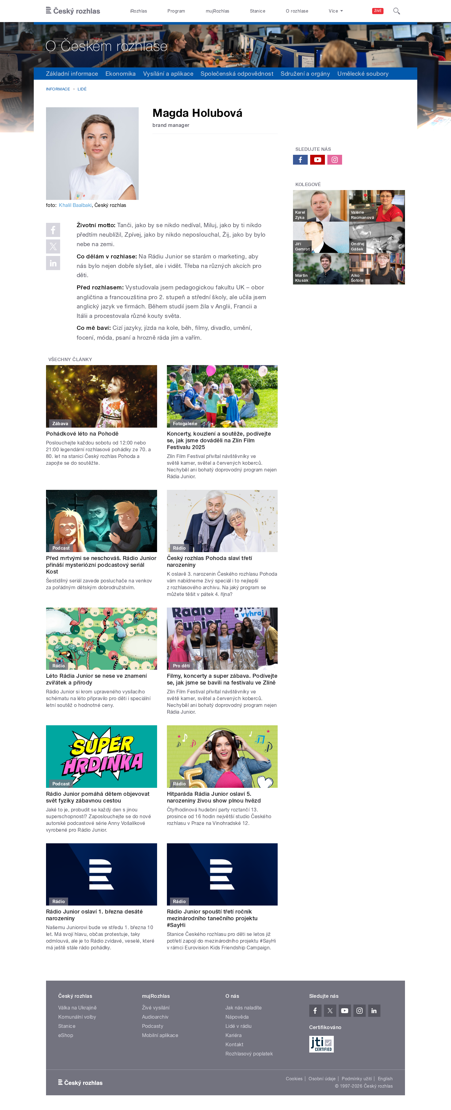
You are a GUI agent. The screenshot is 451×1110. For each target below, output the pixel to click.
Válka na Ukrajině (77, 1008)
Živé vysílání (156, 1008)
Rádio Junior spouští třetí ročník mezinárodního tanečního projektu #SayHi (212, 918)
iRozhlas (138, 11)
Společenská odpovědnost (237, 73)
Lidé (82, 89)
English (385, 1078)
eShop (65, 1035)
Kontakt (234, 1044)
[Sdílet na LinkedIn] (53, 263)
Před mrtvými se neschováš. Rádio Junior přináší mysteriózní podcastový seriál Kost (101, 565)
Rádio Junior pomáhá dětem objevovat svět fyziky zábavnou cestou (98, 797)
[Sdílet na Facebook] (53, 230)
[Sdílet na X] (53, 246)
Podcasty (153, 1026)
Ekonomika (121, 73)
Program (176, 11)
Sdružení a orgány (305, 73)
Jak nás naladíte (244, 1008)
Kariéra (233, 1035)
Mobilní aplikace (160, 1035)
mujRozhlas (217, 11)
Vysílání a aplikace (168, 73)
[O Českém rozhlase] (225, 44)
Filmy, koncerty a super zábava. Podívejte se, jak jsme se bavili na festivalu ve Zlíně (222, 679)
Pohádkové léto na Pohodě (82, 433)
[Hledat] (396, 11)
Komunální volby (77, 1017)
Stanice (257, 11)
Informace (58, 89)
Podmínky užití (357, 1078)
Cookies (294, 1078)
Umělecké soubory (363, 73)
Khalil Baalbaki (75, 205)
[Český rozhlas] (73, 11)
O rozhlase (297, 11)
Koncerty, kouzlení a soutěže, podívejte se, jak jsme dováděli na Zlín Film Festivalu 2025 (219, 440)
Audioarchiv (155, 1017)
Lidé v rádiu (239, 1026)
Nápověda (237, 1017)
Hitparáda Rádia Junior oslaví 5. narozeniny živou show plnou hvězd (214, 797)
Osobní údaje (322, 1078)
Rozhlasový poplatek (249, 1054)
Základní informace (72, 73)
